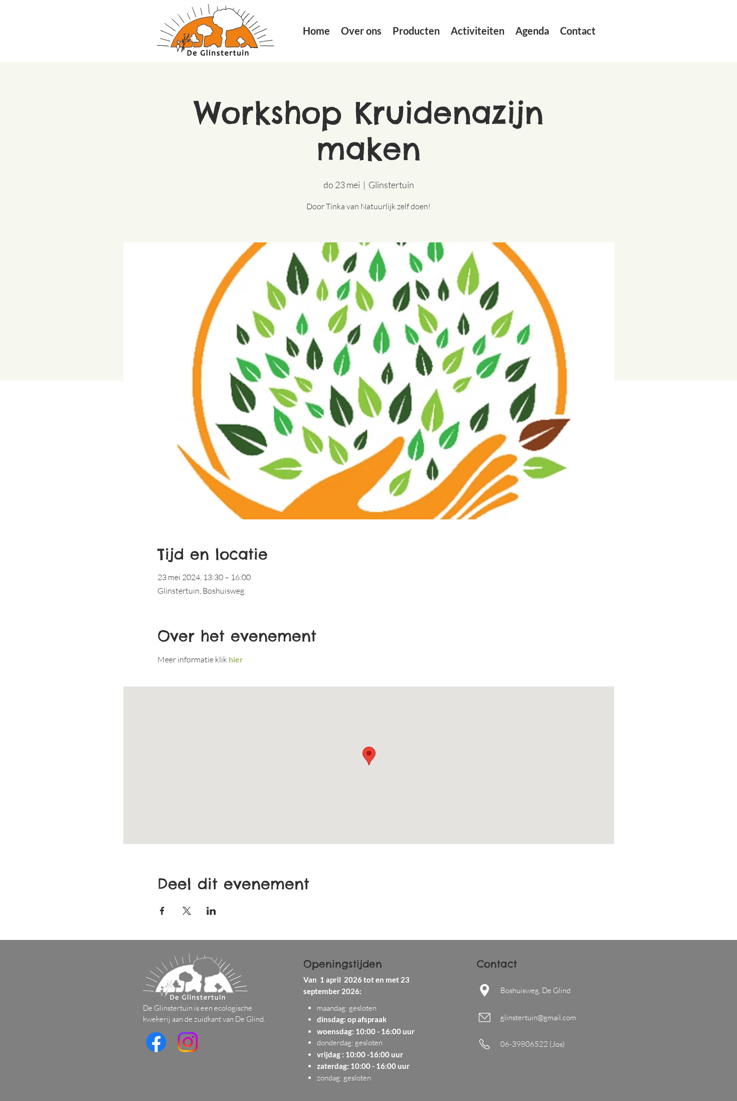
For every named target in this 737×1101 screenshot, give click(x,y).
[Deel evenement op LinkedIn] (211, 911)
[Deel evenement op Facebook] (162, 911)
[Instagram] (187, 1042)
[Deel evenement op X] (187, 911)
